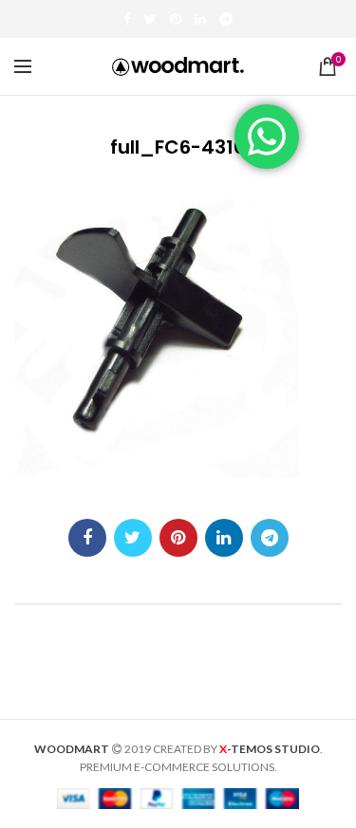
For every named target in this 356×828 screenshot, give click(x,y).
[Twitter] (150, 19)
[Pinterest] (175, 19)
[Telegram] (226, 19)
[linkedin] (200, 19)
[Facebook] (127, 19)
